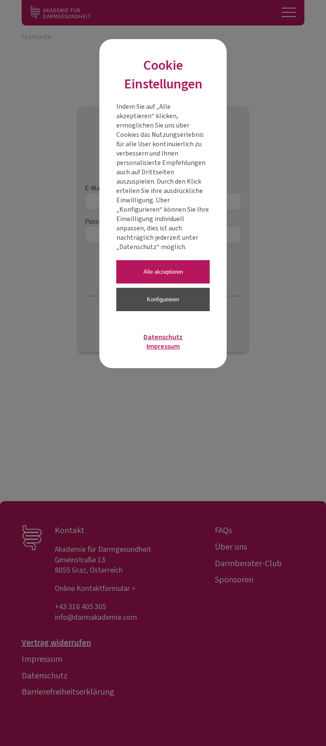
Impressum (163, 346)
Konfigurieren (163, 299)
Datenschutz (163, 337)
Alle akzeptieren (163, 272)
